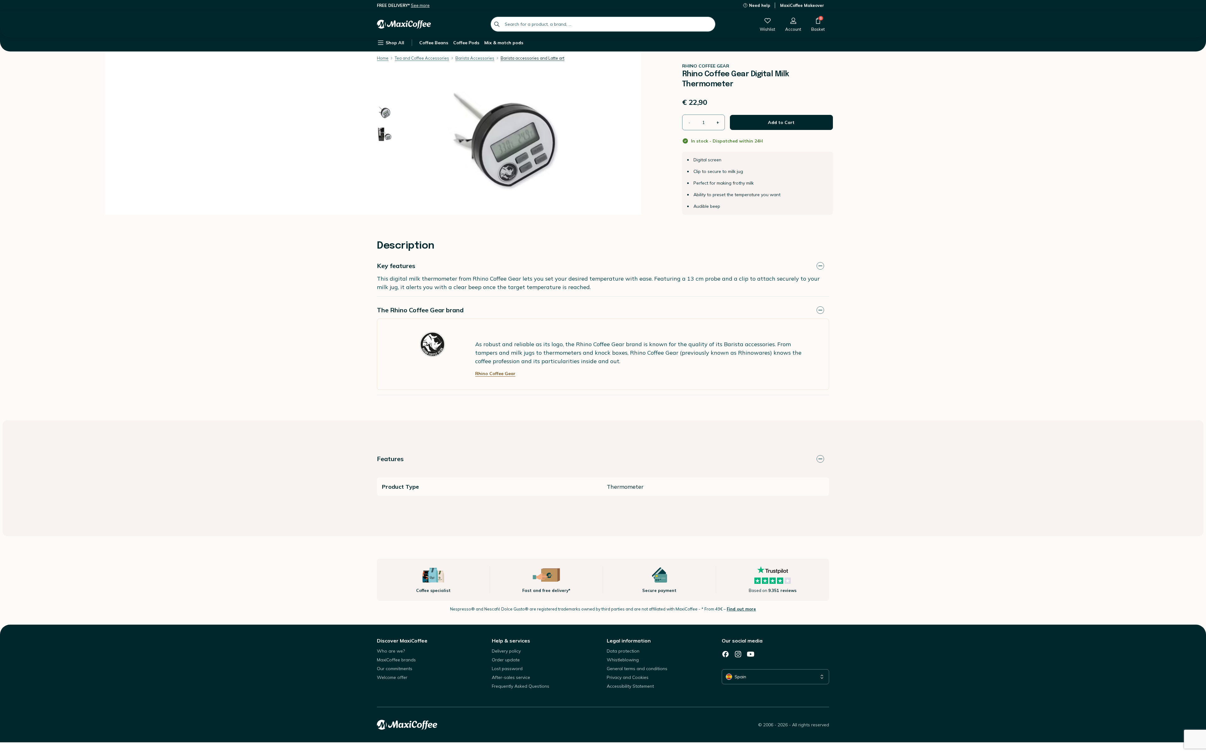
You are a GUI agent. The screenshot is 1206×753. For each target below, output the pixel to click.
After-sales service (511, 677)
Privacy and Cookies (628, 677)
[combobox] (603, 24)
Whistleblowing (623, 660)
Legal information (629, 640)
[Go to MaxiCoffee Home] (404, 24)
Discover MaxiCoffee (402, 640)
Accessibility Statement (630, 686)
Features (390, 459)
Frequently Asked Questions (520, 686)
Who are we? (391, 651)
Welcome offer (392, 677)
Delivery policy (506, 651)
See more (420, 5)
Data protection (623, 651)
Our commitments (394, 668)
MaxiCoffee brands (396, 660)
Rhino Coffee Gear (495, 373)
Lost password (507, 668)
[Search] (497, 24)
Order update (506, 660)
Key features (396, 266)
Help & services (511, 640)
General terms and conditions (637, 668)
